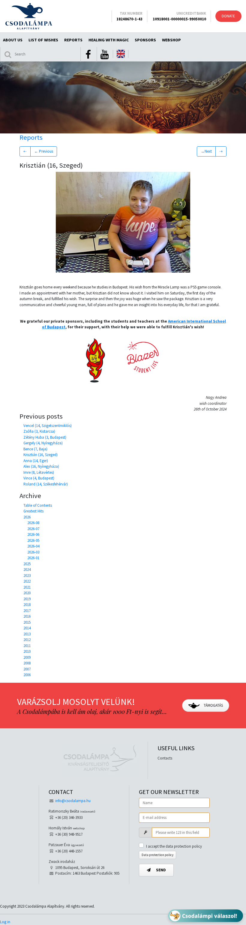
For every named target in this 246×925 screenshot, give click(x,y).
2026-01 (33, 557)
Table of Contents (37, 505)
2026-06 (33, 534)
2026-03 (33, 552)
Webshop (171, 40)
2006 (27, 674)
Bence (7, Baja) (35, 449)
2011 (27, 645)
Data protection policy (157, 855)
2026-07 (33, 528)
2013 (27, 634)
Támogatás (213, 705)
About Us (12, 40)
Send (160, 870)
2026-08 (33, 522)
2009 (27, 657)
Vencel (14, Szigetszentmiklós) (47, 425)
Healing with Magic (108, 40)
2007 (27, 669)
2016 (27, 616)
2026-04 (33, 546)
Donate (228, 16)
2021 (27, 587)
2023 (27, 575)
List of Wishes (43, 40)
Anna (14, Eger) (35, 460)
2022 (27, 581)
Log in (5, 921)
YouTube (104, 54)
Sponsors (145, 40)
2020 (27, 592)
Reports (73, 40)
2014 (27, 628)
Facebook (88, 54)
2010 (27, 651)
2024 (27, 569)
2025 (27, 563)
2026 (27, 517)
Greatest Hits (33, 511)
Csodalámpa (28, 16)
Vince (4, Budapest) (38, 478)
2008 (27, 663)
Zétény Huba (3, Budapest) (44, 437)
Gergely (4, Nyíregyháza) (43, 443)
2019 (27, 598)
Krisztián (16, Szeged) (40, 454)
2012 (27, 639)
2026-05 (33, 540)
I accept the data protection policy (174, 846)
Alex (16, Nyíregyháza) (41, 466)
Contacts (165, 758)
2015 (27, 622)
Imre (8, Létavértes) (38, 472)
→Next (206, 151)
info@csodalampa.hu (73, 800)
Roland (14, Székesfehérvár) (45, 484)
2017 (27, 610)
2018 (27, 604)
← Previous (43, 151)
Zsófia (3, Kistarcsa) (39, 431)
